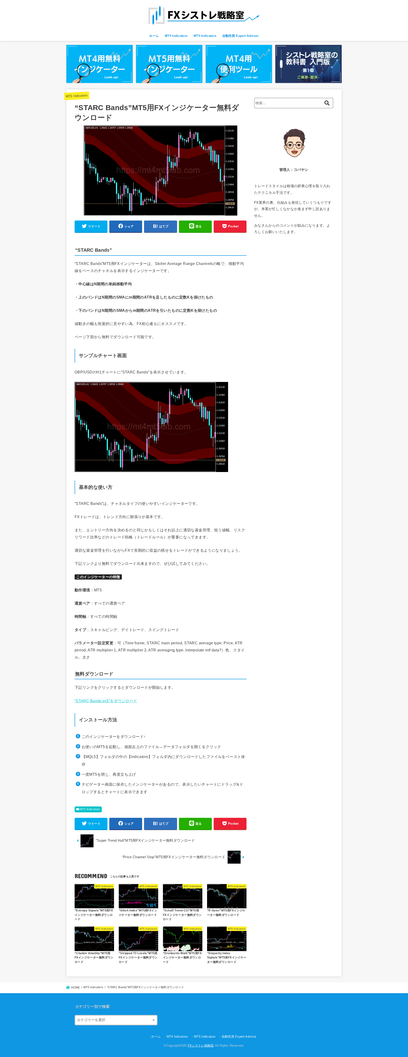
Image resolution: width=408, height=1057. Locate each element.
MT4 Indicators (176, 36)
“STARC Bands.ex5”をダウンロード (106, 701)
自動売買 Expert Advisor (240, 36)
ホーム (154, 36)
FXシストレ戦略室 (201, 1045)
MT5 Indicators (205, 36)
